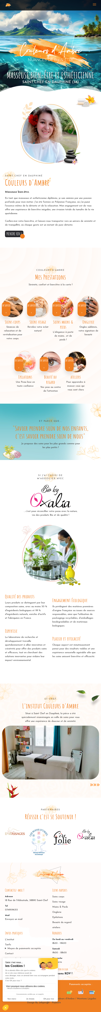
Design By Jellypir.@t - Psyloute (44, 1003)
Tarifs (8, 945)
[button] (14, 234)
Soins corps (12, 322)
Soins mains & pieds (63, 325)
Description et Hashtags (52, 1008)
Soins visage (38, 322)
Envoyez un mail (13, 919)
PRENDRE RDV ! (14, 233)
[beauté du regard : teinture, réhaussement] (50, 362)
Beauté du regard (50, 380)
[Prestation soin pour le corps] (13, 307)
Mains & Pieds (60, 907)
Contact (9, 954)
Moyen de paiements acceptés (24, 948)
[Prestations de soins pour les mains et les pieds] (63, 307)
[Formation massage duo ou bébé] (76, 362)
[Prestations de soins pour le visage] (38, 307)
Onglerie (88, 322)
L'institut (9, 939)
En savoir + (6, 309)
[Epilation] (25, 362)
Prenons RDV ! (62, 973)
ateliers (76, 377)
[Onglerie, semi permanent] (88, 307)
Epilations (25, 377)
